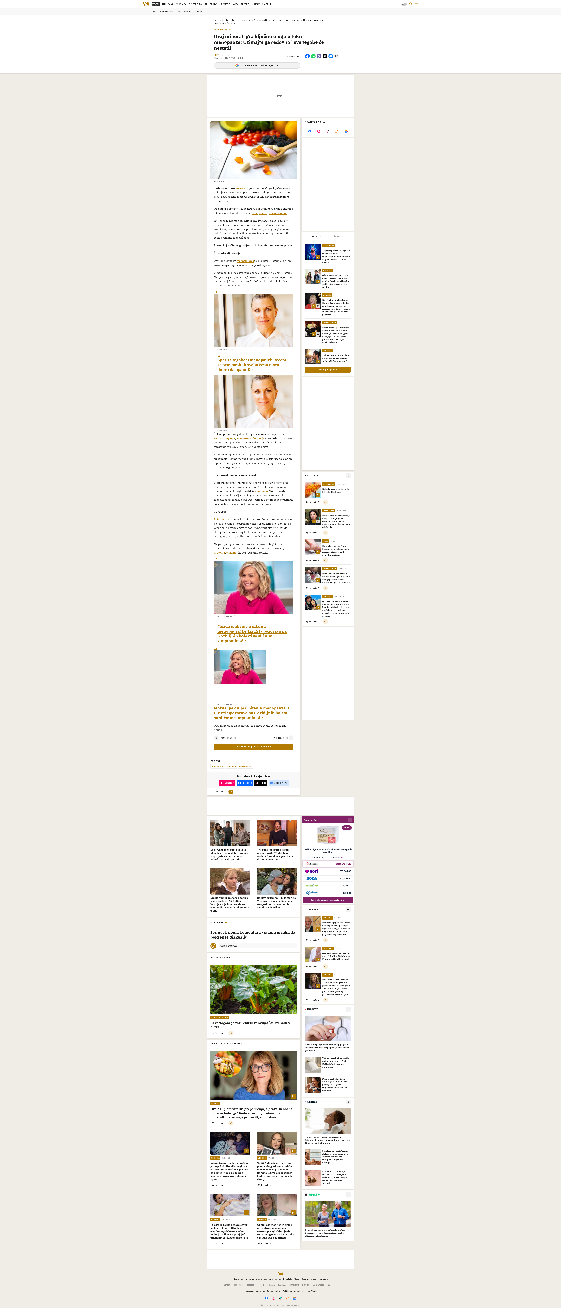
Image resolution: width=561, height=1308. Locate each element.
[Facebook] (309, 131)
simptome (261, 491)
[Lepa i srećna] (282, 1285)
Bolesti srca (221, 519)
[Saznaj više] (348, 1009)
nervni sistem (278, 213)
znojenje (229, 438)
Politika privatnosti (291, 1291)
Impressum (249, 1291)
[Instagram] (318, 131)
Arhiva (278, 1291)
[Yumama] (318, 1285)
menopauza (218, 766)
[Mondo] (239, 1285)
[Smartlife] (294, 1285)
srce (255, 213)
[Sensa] (305, 1285)
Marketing (260, 1291)
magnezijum (245, 766)
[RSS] (336, 131)
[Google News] (346, 131)
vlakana (231, 552)
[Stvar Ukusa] (332, 1285)
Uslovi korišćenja (309, 1291)
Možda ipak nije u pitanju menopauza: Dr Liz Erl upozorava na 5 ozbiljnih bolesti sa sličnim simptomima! (252, 633)
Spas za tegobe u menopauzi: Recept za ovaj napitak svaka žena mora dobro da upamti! (251, 364)
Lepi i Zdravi (232, 20)
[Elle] (261, 1285)
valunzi (218, 438)
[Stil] (146, 4)
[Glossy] (271, 1285)
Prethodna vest (228, 738)
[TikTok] (327, 131)
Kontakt (270, 1291)
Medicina (246, 20)
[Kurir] (227, 1285)
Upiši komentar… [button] (229, 945)
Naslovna (218, 20)
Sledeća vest (281, 738)
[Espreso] (250, 1285)
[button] (292, 56)
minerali (231, 766)
